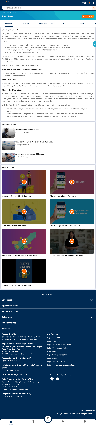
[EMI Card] (84, 3)
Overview (8, 24)
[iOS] (57, 379)
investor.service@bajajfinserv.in (21, 354)
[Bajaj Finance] (10, 3)
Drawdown (81, 24)
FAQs (65, 24)
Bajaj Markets (52, 351)
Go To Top (48, 294)
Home (11, 424)
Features (25, 24)
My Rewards (33, 424)
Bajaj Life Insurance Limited (57, 348)
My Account (84, 424)
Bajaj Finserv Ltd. (53, 338)
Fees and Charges (46, 24)
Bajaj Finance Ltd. (54, 341)
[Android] (52, 379)
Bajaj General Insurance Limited (59, 345)
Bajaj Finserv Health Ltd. (56, 362)
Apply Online (88, 16)
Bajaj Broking (52, 358)
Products (48, 420)
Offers (63, 424)
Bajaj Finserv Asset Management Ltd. (61, 365)
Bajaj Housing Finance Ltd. (57, 355)
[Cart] (93, 3)
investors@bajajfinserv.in (18, 389)
